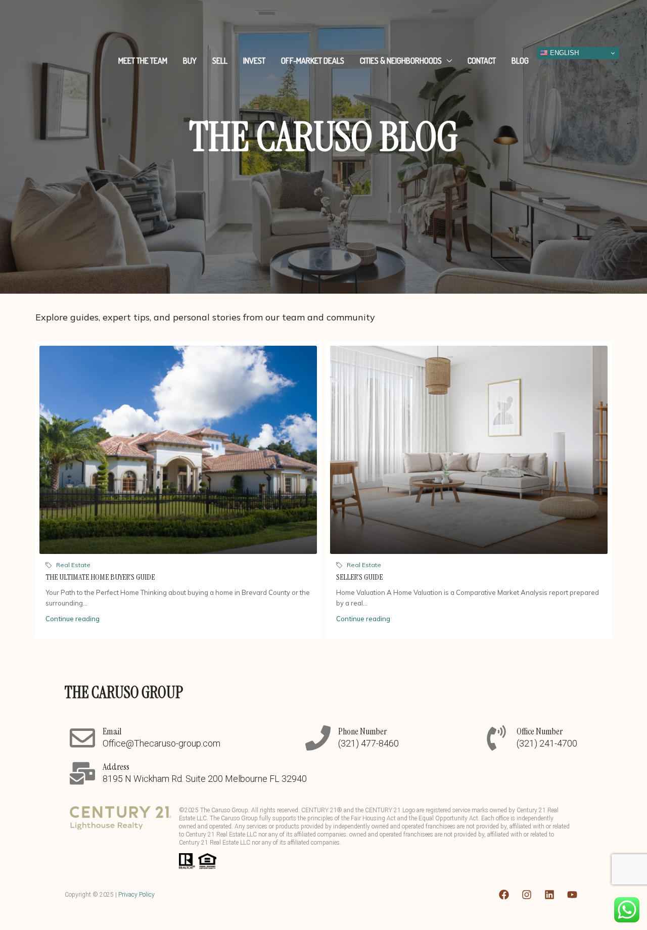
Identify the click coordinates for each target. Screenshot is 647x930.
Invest (254, 61)
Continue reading (72, 619)
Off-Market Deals (312, 61)
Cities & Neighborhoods (401, 61)
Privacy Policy (136, 894)
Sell (219, 61)
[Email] (82, 738)
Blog (520, 61)
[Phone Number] (318, 738)
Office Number (540, 731)
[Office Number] (496, 738)
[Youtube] (572, 895)
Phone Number (362, 731)
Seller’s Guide (359, 577)
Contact (482, 61)
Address (116, 767)
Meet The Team (142, 61)
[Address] (82, 773)
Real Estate (73, 565)
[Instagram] (527, 895)
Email (112, 731)
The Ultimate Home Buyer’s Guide (100, 577)
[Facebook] (504, 895)
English (563, 53)
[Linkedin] (549, 895)
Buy (190, 61)
